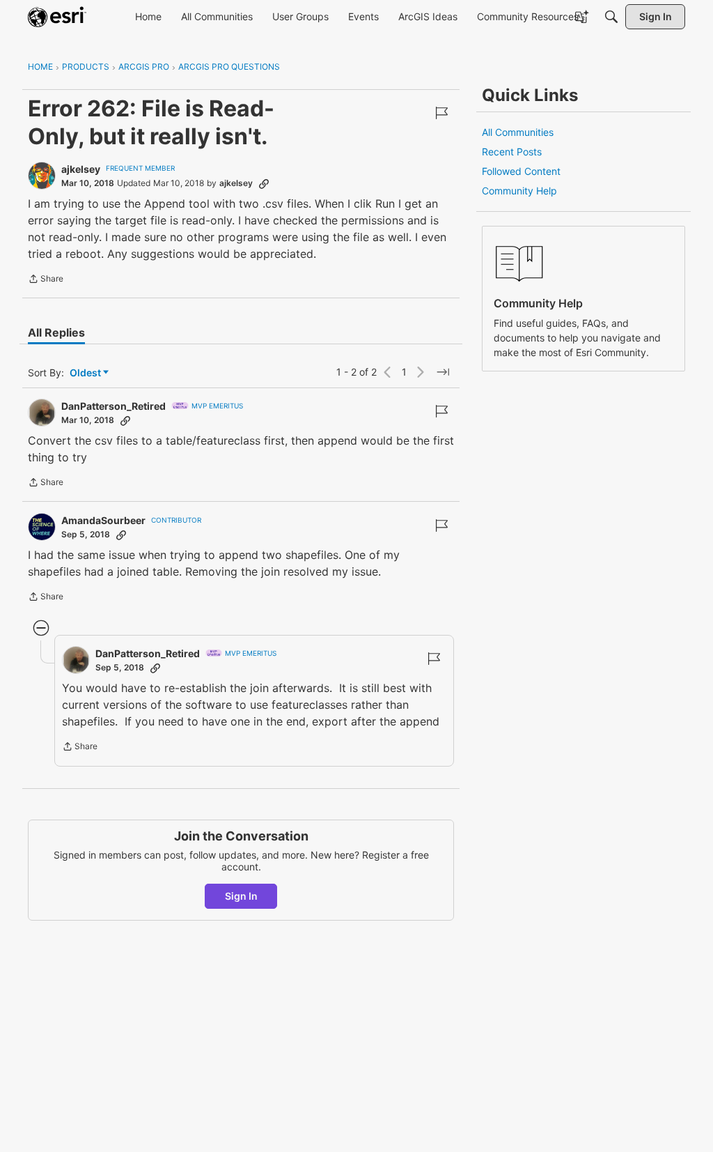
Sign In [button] (241, 896)
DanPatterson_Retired (113, 406)
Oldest (86, 373)
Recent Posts (512, 152)
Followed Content (521, 171)
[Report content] (441, 112)
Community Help (519, 191)
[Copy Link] (264, 183)
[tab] (56, 332)
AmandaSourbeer (103, 520)
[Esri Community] (57, 16)
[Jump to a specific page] (443, 372)
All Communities (518, 132)
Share (45, 280)
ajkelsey (80, 169)
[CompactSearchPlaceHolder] (611, 16)
